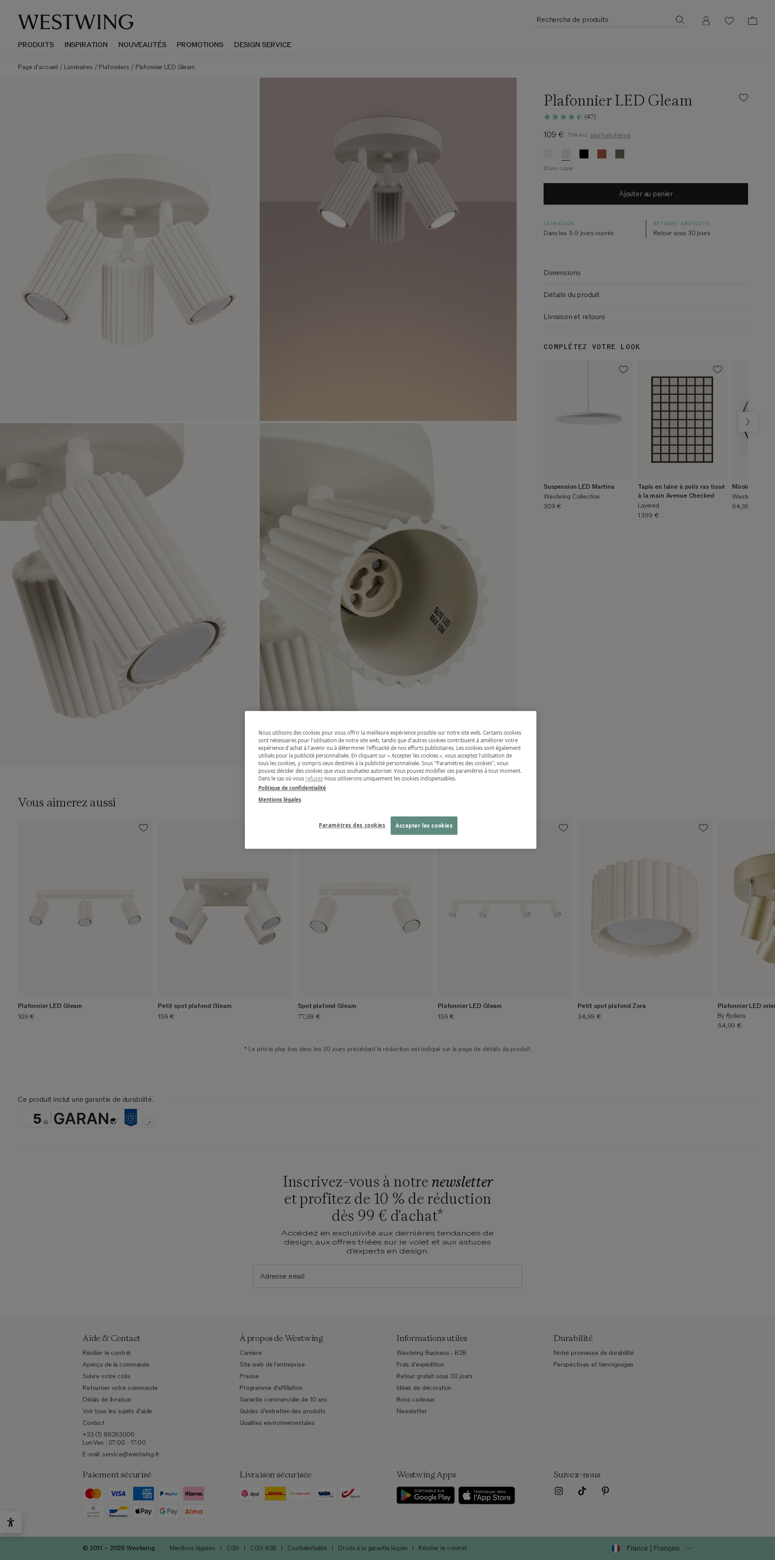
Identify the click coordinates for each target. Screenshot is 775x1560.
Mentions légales (279, 799)
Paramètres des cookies (352, 825)
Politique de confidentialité (292, 788)
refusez (314, 779)
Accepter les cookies (424, 825)
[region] (390, 780)
